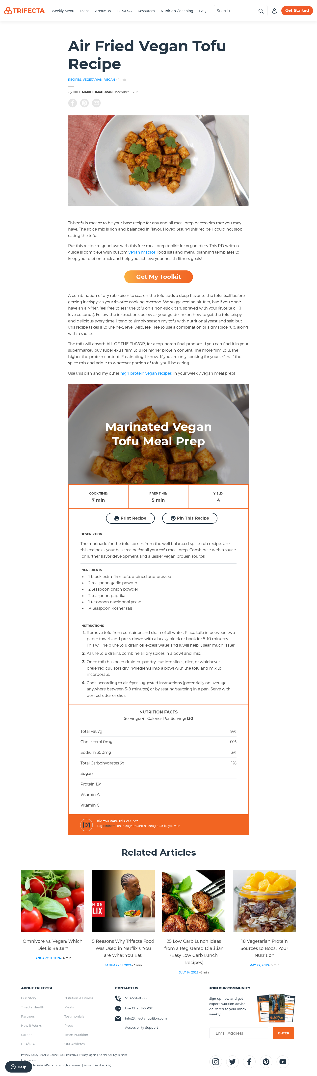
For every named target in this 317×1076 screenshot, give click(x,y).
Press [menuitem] (68, 1025)
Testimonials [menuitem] (74, 1016)
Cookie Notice (49, 1054)
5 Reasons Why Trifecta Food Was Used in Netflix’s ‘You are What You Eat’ (123, 948)
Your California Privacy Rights (78, 1054)
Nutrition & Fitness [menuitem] (78, 998)
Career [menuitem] (26, 1035)
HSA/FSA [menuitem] (28, 1044)
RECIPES (74, 79)
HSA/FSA (124, 11)
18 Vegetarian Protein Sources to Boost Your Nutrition (264, 948)
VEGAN (109, 79)
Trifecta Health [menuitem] (32, 1007)
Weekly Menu (63, 11)
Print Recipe (132, 518)
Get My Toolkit (158, 276)
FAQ (203, 11)
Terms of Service (94, 1065)
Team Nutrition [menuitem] (76, 1035)
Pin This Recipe (192, 518)
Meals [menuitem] (69, 1007)
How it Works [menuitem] (31, 1025)
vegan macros (142, 252)
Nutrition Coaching (177, 11)
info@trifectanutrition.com (146, 1018)
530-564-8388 (136, 998)
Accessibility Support (141, 1027)
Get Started (297, 10)
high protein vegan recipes (145, 373)
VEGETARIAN (93, 79)
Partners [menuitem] (28, 1016)
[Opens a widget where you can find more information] (18, 1067)
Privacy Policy (30, 1054)
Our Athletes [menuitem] (74, 1044)
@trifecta (109, 825)
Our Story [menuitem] (28, 998)
